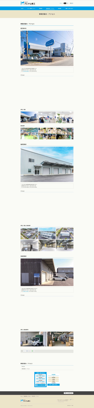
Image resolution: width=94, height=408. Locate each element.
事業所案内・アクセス (50, 8)
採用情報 (59, 8)
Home (22, 8)
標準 (65, 3)
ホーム (22, 396)
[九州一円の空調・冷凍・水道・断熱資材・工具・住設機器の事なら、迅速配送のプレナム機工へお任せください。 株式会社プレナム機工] (28, 3)
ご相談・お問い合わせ (69, 8)
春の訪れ (23, 366)
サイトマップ (30, 405)
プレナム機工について (31, 8)
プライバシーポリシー (24, 405)
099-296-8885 (26, 71)
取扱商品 (40, 8)
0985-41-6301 (25, 291)
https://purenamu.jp (61, 401)
